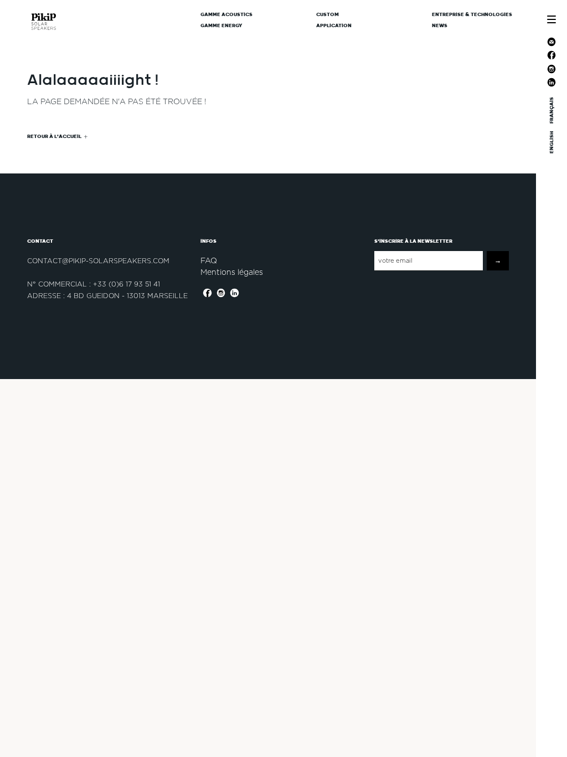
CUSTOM (327, 14)
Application (334, 25)
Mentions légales (231, 272)
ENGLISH (551, 142)
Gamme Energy (221, 25)
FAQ (208, 260)
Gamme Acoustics (226, 14)
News (439, 25)
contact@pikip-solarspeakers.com (98, 261)
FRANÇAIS (551, 110)
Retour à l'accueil (54, 136)
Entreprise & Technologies (472, 14)
